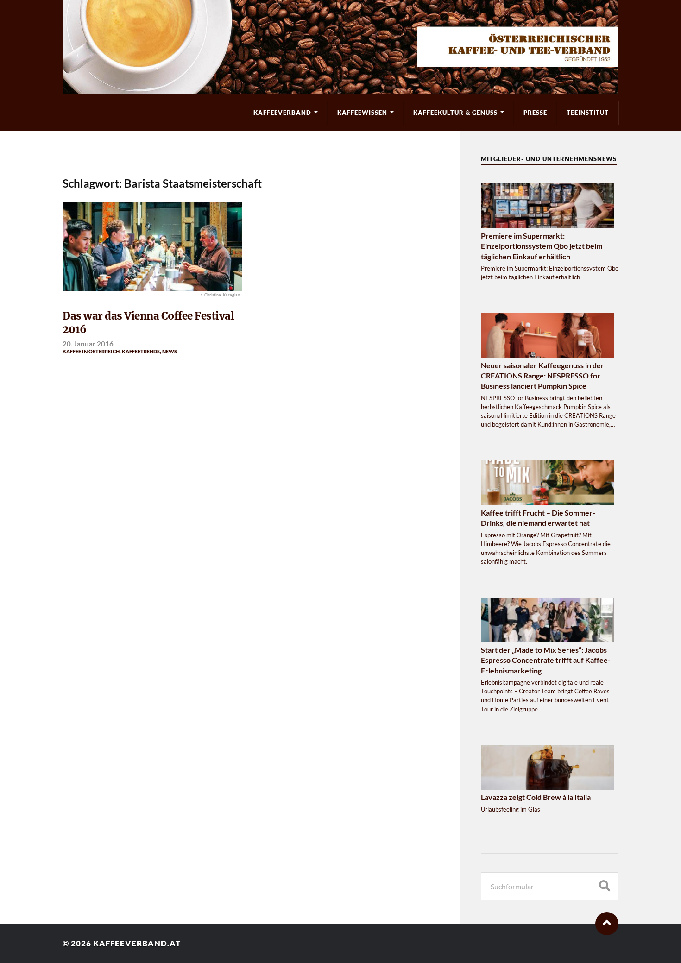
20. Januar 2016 (88, 344)
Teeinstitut (588, 112)
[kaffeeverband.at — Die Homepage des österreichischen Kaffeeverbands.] (340, 47)
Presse (535, 112)
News (169, 351)
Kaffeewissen (362, 112)
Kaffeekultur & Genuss (455, 112)
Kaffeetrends (141, 351)
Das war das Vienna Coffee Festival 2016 (148, 322)
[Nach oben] (606, 923)
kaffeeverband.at (137, 943)
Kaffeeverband (282, 112)
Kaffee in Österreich (91, 351)
